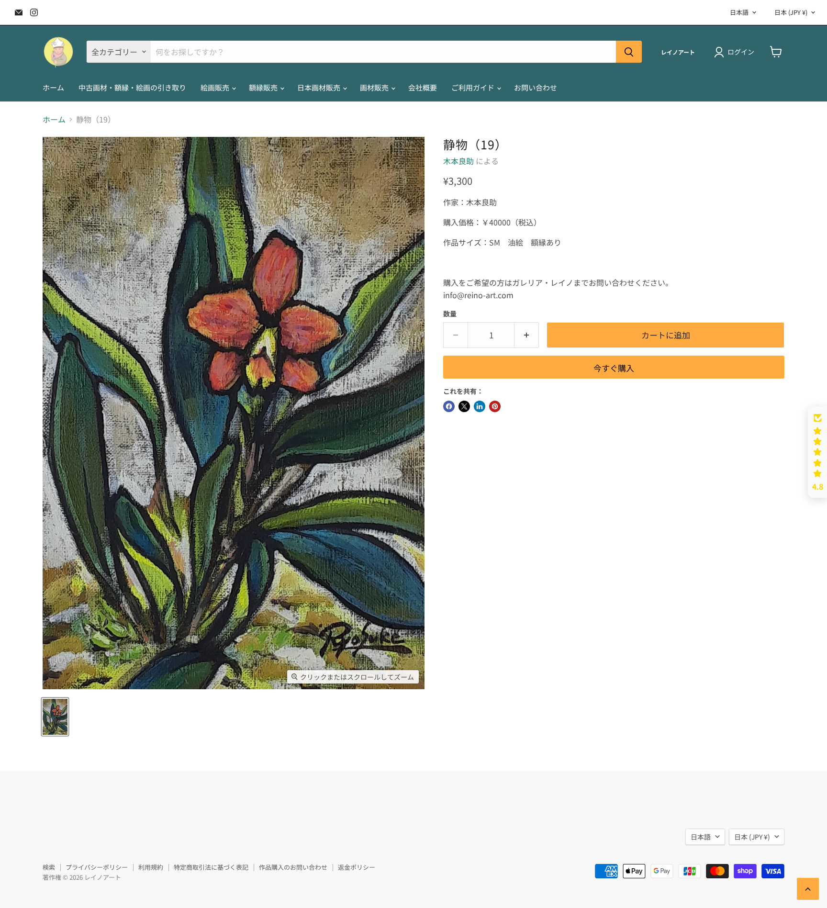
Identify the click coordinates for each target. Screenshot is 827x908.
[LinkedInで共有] (479, 406)
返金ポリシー (356, 867)
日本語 (739, 12)
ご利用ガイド (473, 87)
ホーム (53, 87)
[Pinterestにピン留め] (495, 406)
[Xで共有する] (464, 406)
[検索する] (629, 52)
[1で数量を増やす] (526, 335)
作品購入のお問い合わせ (293, 867)
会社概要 (422, 87)
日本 (790, 12)
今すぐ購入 (613, 368)
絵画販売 (216, 87)
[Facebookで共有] (449, 406)
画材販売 (375, 87)
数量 (450, 313)
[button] (817, 452)
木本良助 (458, 161)
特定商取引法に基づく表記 (211, 867)
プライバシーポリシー (97, 867)
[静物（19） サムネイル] (55, 717)
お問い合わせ (535, 87)
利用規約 (150, 867)
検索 (49, 867)
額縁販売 (264, 87)
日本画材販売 (319, 87)
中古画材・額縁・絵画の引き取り (132, 87)
